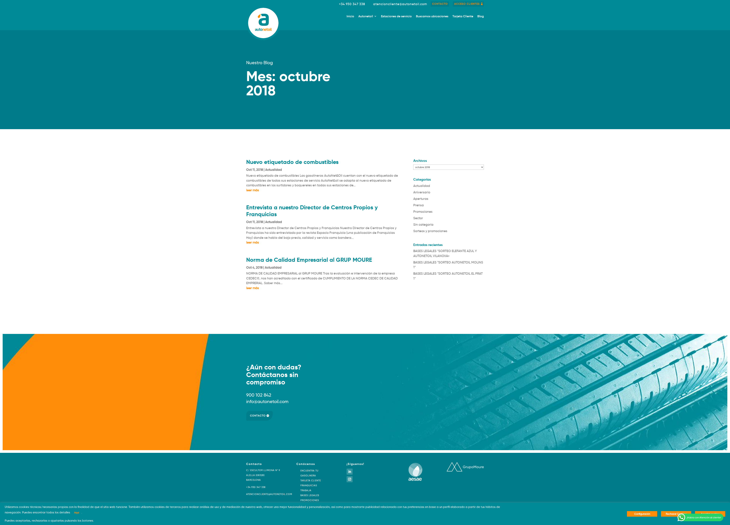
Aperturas (420, 199)
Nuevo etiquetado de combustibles (292, 161)
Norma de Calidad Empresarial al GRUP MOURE (309, 259)
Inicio (350, 16)
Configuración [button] (642, 513)
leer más (252, 190)
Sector (418, 218)
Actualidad (273, 170)
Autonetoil (365, 16)
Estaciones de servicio (396, 16)
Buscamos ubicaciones (432, 16)
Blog (480, 16)
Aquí (76, 512)
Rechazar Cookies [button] (676, 513)
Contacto (440, 4)
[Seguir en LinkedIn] (350, 472)
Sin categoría (423, 225)
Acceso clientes (467, 4)
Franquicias (308, 485)
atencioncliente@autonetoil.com (400, 4)
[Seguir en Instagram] (350, 479)
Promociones (422, 212)
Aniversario (421, 192)
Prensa (418, 205)
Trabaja (305, 490)
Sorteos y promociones (430, 231)
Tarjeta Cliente (462, 16)
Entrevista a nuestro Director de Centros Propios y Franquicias (312, 211)
